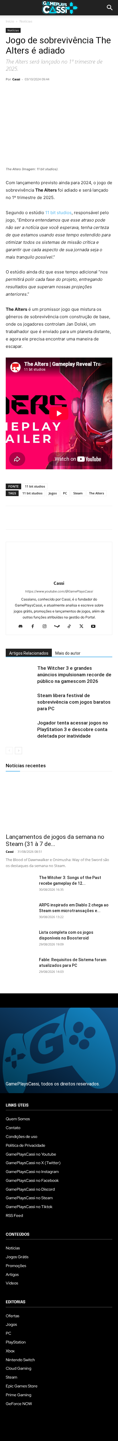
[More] (78, 92)
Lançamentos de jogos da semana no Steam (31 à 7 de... (55, 840)
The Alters (96, 493)
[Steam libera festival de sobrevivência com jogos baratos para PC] (20, 702)
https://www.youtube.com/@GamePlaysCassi (59, 591)
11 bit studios (58, 212)
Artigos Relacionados (28, 653)
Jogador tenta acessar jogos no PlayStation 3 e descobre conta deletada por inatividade (72, 729)
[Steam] (59, 626)
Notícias (25, 21)
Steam (78, 493)
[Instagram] (47, 626)
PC (65, 493)
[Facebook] (11, 92)
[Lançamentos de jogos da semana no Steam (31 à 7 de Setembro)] (59, 803)
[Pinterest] (38, 92)
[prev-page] (9, 750)
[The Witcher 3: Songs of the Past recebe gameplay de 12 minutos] (20, 885)
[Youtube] (95, 626)
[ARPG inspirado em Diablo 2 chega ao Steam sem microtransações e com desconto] (20, 912)
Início (10, 21)
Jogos (53, 493)
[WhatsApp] (51, 92)
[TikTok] (71, 626)
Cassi (16, 79)
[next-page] (18, 750)
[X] (24, 92)
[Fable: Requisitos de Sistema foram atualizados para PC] (20, 967)
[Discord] (22, 626)
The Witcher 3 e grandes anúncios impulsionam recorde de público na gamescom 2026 (74, 674)
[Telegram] (64, 92)
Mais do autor (67, 653)
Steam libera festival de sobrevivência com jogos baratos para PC (74, 702)
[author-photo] (59, 575)
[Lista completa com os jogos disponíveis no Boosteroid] (20, 939)
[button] (110, 7)
